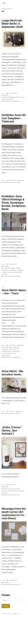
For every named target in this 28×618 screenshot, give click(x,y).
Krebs (8, 490)
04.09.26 (5, 97)
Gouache (4, 490)
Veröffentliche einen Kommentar (11, 101)
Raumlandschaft (6, 355)
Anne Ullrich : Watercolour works (13, 373)
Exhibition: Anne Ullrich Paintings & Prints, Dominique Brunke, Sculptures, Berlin (14, 203)
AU (4, 93)
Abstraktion (16, 347)
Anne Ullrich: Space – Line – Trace (14, 291)
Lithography (20, 270)
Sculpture (4, 272)
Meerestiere (14, 490)
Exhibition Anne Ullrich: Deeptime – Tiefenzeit (14, 118)
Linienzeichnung (16, 351)
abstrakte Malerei (8, 347)
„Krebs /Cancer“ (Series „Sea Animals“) (12, 430)
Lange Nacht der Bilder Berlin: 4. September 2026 (12, 23)
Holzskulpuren (5, 270)
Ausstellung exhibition (15, 97)
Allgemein (6, 95)
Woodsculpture (18, 272)
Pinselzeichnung (12, 353)
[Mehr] (4, 3)
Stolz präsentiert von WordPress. (10, 613)
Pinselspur (4, 353)
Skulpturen (10, 272)
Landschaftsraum (6, 351)
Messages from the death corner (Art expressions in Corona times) (14, 513)
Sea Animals (21, 490)
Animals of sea (7, 488)
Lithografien (13, 270)
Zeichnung (4, 274)
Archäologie (5, 349)
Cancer (13, 488)
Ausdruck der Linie (14, 349)
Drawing (18, 268)
